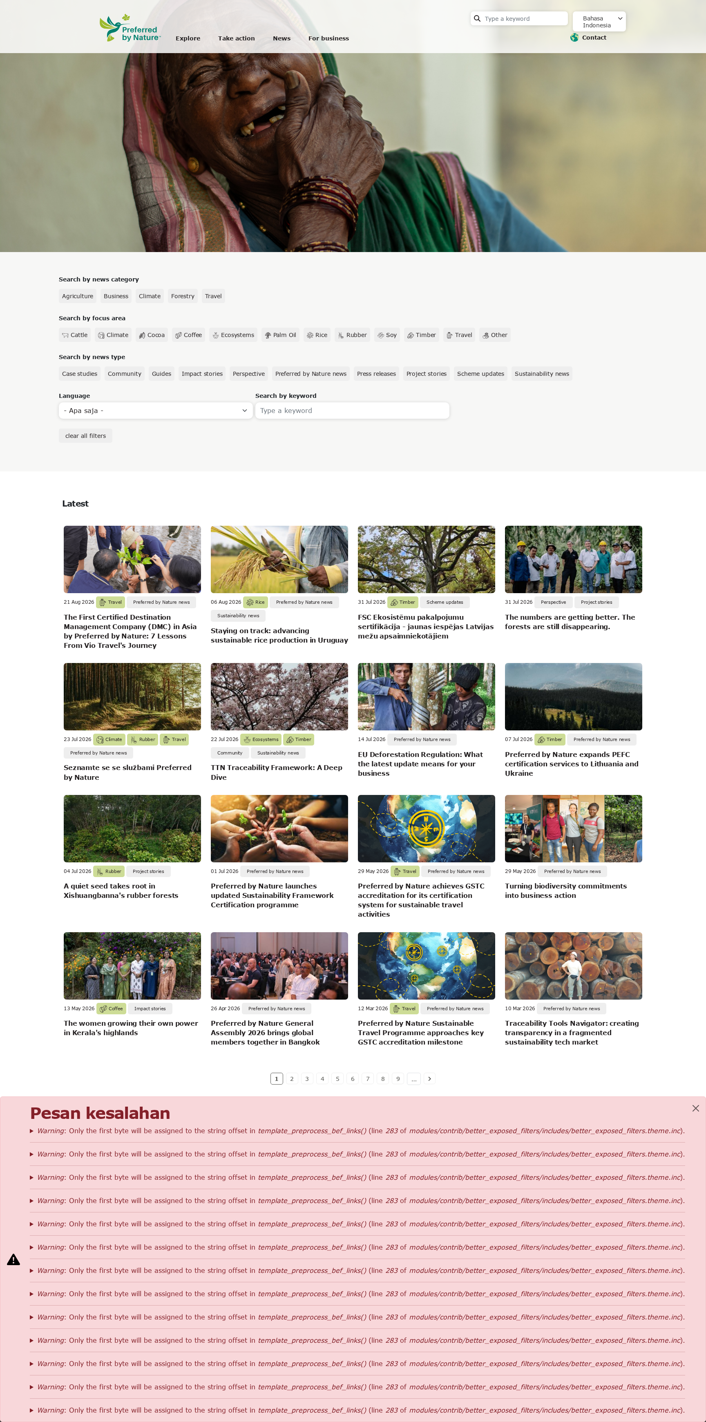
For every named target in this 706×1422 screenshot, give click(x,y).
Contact (594, 37)
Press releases (376, 373)
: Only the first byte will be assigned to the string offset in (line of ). (361, 1130)
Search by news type (92, 356)
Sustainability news (542, 373)
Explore (188, 38)
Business (116, 295)
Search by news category (99, 279)
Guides (161, 373)
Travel (213, 295)
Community (124, 373)
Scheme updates (480, 373)
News (281, 38)
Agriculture (77, 295)
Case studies (79, 373)
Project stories (427, 373)
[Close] (696, 1108)
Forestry (182, 295)
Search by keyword (286, 395)
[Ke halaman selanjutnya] (430, 1078)
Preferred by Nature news (310, 373)
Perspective (248, 373)
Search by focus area (92, 318)
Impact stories (202, 373)
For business (328, 38)
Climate (150, 295)
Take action (236, 38)
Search (477, 18)
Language (74, 395)
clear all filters (85, 435)
